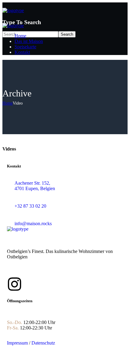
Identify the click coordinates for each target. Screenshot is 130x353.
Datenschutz (43, 342)
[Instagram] (14, 284)
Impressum (17, 342)
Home (7, 103)
